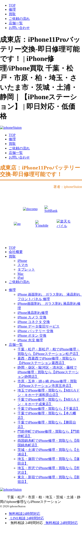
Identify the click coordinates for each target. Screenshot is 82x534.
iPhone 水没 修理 (30, 340)
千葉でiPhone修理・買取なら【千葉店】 (48, 408)
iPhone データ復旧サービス (38, 326)
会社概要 (16, 252)
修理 (12, 9)
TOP (12, 5)
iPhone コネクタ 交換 (33, 322)
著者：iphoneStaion (67, 187)
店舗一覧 (16, 23)
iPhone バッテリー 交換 (35, 331)
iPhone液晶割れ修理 (32, 313)
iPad (20, 278)
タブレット (26, 269)
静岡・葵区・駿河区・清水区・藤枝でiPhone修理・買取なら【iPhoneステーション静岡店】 (48, 372)
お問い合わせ (19, 28)
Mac (20, 274)
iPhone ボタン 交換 (31, 335)
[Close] (25, 531)
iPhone (22, 261)
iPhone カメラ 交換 (31, 317)
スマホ (22, 265)
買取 (12, 14)
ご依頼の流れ (19, 18)
